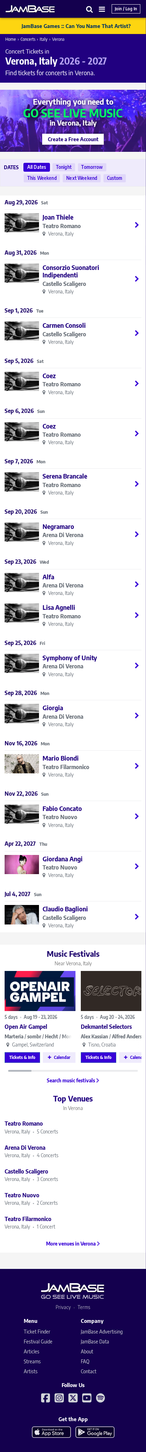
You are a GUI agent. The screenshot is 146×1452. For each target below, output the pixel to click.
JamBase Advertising (102, 1332)
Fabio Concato (62, 808)
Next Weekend (81, 178)
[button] (89, 9)
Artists (31, 1371)
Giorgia (53, 707)
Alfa (48, 577)
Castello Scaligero (64, 284)
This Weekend (42, 178)
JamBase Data (95, 1341)
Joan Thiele (58, 217)
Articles (31, 1351)
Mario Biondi (61, 758)
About (87, 1351)
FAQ (85, 1361)
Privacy (63, 1307)
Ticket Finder (37, 1332)
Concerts (28, 39)
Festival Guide (38, 1341)
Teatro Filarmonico (66, 767)
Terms (84, 1307)
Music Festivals (73, 957)
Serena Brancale (65, 476)
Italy (43, 39)
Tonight (64, 167)
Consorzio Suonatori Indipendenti (71, 271)
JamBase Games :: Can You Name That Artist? (76, 26)
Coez (49, 375)
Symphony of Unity (70, 657)
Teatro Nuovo (60, 817)
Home (10, 39)
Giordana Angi (63, 859)
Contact (88, 1371)
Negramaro (58, 526)
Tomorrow (92, 167)
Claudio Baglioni (65, 909)
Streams (32, 1361)
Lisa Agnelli (59, 607)
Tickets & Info (22, 1057)
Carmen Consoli (64, 325)
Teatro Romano (62, 226)
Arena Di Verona (63, 535)
